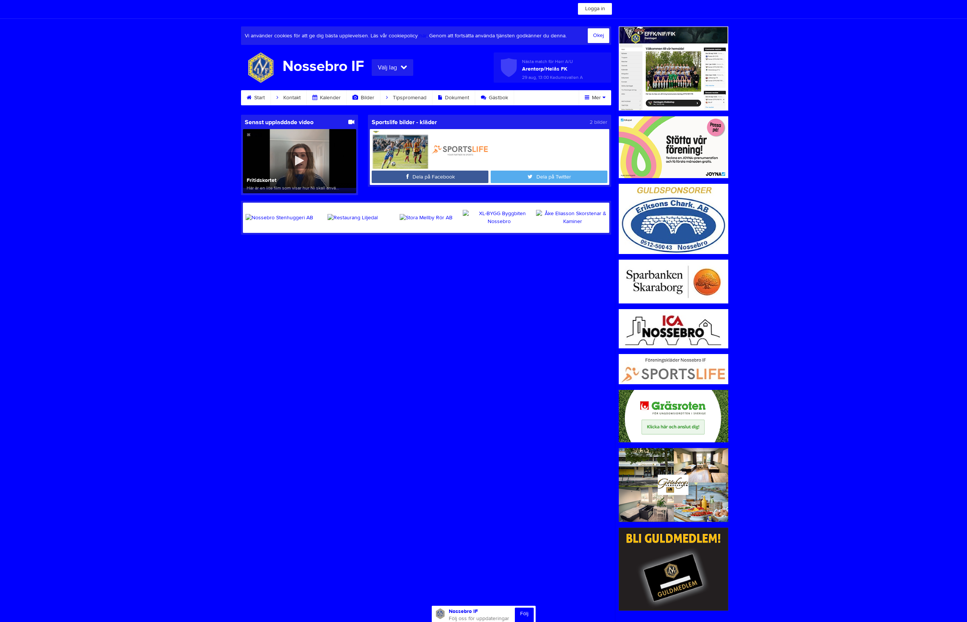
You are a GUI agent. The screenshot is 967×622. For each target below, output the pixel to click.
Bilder (366, 97)
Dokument (456, 97)
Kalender (329, 97)
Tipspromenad (408, 97)
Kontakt (291, 97)
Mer (596, 97)
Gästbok (497, 97)
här (422, 35)
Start (259, 97)
